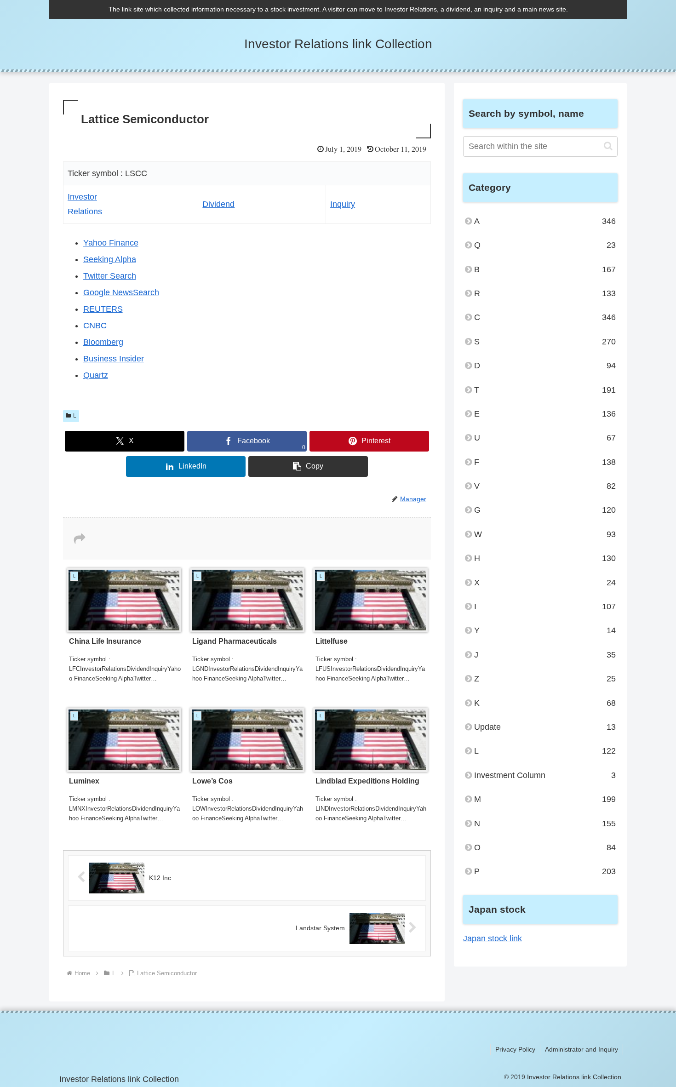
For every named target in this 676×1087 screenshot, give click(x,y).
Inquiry (342, 204)
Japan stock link (492, 938)
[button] (308, 466)
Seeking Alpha (109, 259)
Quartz (95, 375)
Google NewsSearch (121, 292)
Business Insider (113, 358)
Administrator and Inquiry (581, 1049)
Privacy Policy (515, 1049)
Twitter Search (109, 275)
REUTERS (103, 309)
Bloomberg (103, 342)
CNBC (95, 325)
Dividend (218, 204)
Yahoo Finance (110, 242)
